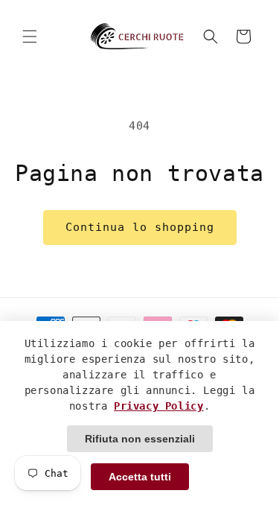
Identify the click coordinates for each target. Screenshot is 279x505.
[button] (29, 36)
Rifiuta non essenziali (140, 439)
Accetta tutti (140, 477)
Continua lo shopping (139, 227)
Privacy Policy (158, 406)
